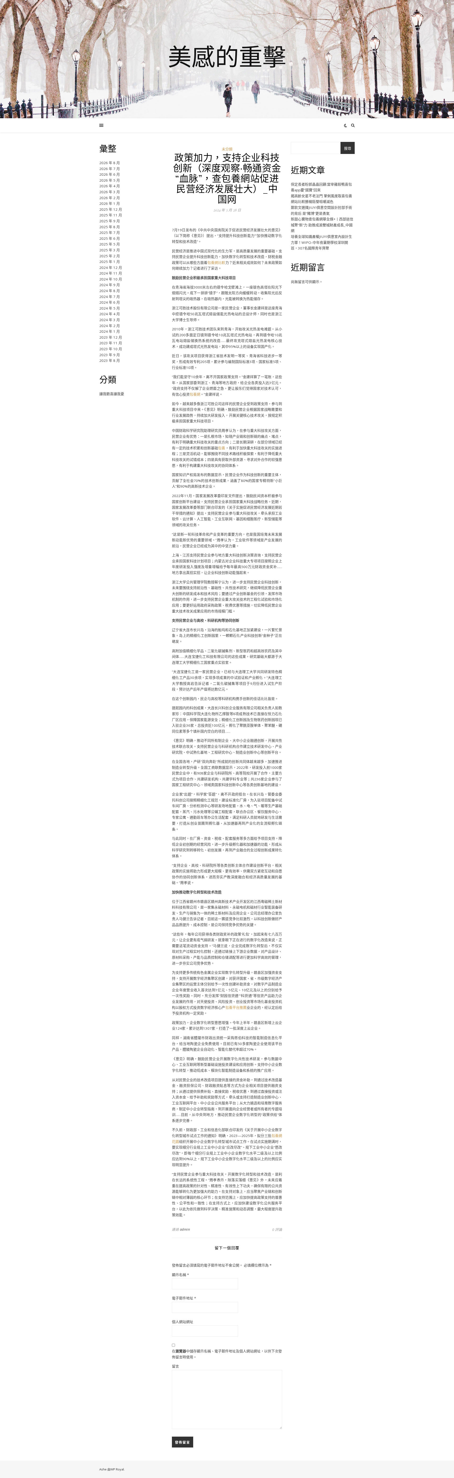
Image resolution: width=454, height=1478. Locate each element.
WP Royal (117, 1469)
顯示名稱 (180, 1274)
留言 (175, 1366)
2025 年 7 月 (109, 232)
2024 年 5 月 (109, 308)
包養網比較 (216, 262)
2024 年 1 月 (109, 331)
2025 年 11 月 (110, 215)
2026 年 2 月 (109, 197)
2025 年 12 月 (110, 209)
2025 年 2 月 (109, 256)
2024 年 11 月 (110, 273)
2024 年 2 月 (109, 325)
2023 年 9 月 (109, 354)
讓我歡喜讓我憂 (111, 393)
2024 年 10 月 (110, 279)
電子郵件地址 (184, 1298)
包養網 (195, 394)
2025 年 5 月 (109, 244)
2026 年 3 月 (109, 191)
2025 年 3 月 (109, 250)
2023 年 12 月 (110, 337)
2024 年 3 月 (109, 319)
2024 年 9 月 (109, 284)
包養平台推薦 (236, 1007)
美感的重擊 (227, 56)
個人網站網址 (182, 1321)
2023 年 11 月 (110, 343)
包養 (221, 448)
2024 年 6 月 (109, 302)
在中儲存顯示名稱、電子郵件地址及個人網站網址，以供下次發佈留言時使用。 (227, 1354)
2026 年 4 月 (109, 186)
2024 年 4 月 (109, 313)
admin (185, 1229)
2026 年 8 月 (109, 162)
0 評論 (277, 1229)
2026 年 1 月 (109, 203)
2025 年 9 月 (109, 221)
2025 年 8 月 (109, 226)
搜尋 (347, 148)
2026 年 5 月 (109, 180)
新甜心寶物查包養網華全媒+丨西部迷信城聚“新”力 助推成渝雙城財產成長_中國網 (322, 225)
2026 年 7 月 (109, 168)
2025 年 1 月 (109, 261)
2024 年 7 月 (109, 296)
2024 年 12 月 (110, 267)
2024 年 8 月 (109, 290)
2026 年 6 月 (109, 174)
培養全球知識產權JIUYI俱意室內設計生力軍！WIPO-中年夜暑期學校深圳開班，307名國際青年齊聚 (321, 242)
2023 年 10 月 (110, 348)
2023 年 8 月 (109, 360)
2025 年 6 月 (109, 238)
